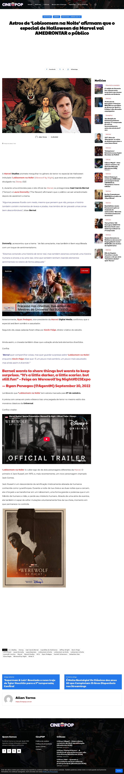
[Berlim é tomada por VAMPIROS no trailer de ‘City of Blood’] (99, 194)
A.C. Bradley (13, 650)
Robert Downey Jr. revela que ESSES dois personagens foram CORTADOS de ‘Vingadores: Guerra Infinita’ (112, 181)
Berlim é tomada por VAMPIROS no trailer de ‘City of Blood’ (113, 196)
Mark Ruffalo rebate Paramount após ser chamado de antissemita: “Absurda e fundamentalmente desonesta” (113, 210)
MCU (38, 654)
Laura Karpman (31, 652)
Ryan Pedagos (24, 319)
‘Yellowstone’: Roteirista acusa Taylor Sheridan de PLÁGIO (113, 153)
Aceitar (119, 770)
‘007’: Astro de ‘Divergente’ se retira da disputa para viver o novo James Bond (113, 140)
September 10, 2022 (72, 385)
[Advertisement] (62, 51)
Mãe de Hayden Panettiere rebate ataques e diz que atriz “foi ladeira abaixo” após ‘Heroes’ (113, 257)
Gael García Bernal (32, 650)
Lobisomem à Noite (45, 652)
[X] (14, 751)
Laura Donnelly (21, 192)
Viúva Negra (7, 656)
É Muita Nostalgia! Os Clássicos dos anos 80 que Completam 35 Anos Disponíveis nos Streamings (91, 683)
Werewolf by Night (44, 178)
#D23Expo (82, 379)
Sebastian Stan (74, 654)
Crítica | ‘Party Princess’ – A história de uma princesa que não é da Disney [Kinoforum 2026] (71, 752)
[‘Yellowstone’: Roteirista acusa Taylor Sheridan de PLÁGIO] (99, 151)
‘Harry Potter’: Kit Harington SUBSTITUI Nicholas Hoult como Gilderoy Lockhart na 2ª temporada (112, 226)
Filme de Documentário (113, 85)
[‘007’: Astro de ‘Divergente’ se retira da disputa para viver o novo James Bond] (99, 138)
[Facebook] (4, 751)
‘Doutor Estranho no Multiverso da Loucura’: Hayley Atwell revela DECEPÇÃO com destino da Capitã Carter (113, 241)
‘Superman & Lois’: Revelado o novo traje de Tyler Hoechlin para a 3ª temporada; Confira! (29, 683)
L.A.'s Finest (7, 652)
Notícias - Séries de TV (71, 16)
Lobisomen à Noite (77, 652)
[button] (95, 4)
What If (31, 656)
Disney (18, 182)
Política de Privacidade (50, 771)
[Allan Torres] (36, 137)
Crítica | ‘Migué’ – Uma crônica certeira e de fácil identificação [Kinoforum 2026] (112, 165)
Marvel (7, 174)
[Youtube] (19, 751)
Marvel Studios (29, 654)
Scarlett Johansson (60, 654)
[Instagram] (9, 751)
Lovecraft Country (9, 654)
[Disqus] (46, 621)
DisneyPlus (109, 115)
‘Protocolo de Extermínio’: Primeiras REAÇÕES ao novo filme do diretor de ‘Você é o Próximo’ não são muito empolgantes (113, 106)
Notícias (47, 16)
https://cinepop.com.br (23, 702)
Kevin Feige (50, 330)
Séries (56, 16)
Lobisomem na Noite (23, 178)
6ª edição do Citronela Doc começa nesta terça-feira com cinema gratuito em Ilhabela (113, 91)
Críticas (108, 159)
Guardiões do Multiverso (49, 650)
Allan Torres (43, 137)
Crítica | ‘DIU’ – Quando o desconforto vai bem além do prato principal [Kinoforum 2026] (71, 761)
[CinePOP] (13, 4)
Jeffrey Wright (65, 650)
